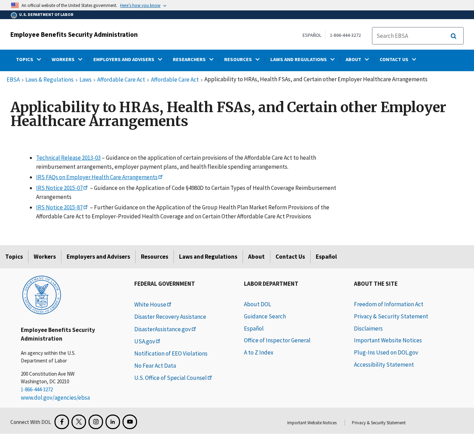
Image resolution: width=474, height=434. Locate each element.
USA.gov (144, 341)
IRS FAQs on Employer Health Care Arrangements (97, 177)
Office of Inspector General (277, 340)
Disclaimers (368, 328)
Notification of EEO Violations (171, 353)
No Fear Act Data (155, 365)
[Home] (41, 294)
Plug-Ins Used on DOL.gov (386, 352)
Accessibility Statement (384, 364)
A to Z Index (258, 352)
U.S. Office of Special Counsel (170, 378)
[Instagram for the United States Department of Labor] (95, 422)
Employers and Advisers (98, 256)
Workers (45, 256)
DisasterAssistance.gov (162, 329)
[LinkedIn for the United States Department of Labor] (112, 422)
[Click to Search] (453, 36)
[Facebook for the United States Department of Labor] (61, 422)
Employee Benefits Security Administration (74, 34)
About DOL (257, 304)
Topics (14, 256)
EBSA (13, 80)
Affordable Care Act (121, 80)
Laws (85, 80)
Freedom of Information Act (388, 304)
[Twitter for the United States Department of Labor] (78, 422)
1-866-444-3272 (345, 35)
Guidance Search (265, 316)
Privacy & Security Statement (391, 316)
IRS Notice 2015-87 (59, 207)
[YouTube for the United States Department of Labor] (129, 422)
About (256, 256)
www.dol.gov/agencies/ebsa (55, 397)
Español (326, 256)
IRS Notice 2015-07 (59, 188)
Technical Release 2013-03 (68, 157)
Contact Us (290, 256)
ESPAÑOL (312, 35)
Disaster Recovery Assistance (170, 316)
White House (150, 304)
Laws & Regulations (49, 80)
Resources (154, 256)
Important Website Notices (388, 340)
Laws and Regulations (208, 256)
